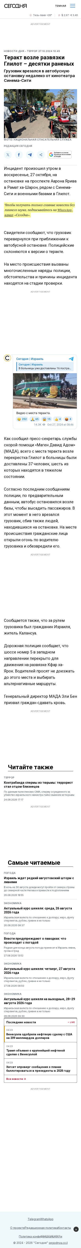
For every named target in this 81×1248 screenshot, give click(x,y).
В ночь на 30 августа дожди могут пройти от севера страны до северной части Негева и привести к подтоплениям (39, 889)
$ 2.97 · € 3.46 (70, 15)
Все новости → (16, 1078)
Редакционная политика (41, 1227)
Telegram (34, 1219)
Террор (9, 777)
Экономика (12, 903)
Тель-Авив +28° (42, 15)
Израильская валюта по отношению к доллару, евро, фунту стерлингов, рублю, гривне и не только (39, 919)
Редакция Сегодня (18, 145)
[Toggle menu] (72, 6)
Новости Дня (14, 51)
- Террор (31, 51)
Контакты (64, 1227)
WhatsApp (46, 1219)
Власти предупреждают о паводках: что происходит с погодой (35, 940)
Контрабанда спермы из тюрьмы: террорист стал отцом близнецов (38, 784)
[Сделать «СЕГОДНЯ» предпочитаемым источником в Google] (60, 154)
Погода (10, 872)
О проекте (17, 1227)
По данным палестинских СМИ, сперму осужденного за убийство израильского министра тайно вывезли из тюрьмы (39, 793)
